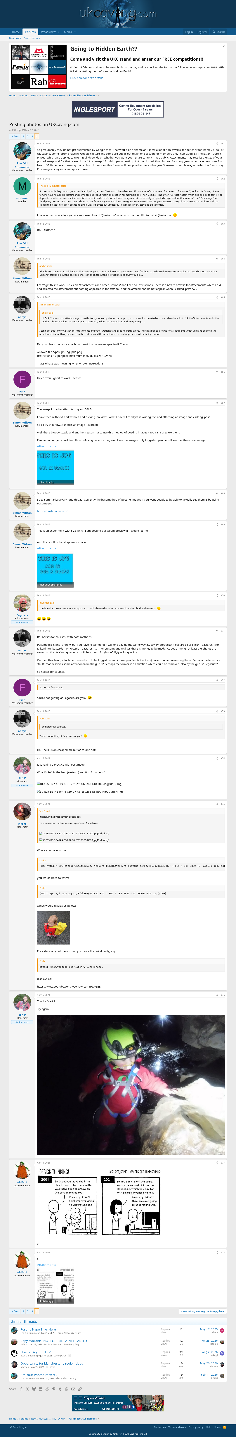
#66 (223, 372)
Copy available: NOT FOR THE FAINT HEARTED (53, 1341)
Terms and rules (177, 1427)
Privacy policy (195, 1427)
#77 (223, 1162)
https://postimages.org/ (52, 511)
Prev (16, 136)
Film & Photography (66, 1378)
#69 (223, 524)
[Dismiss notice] (223, 47)
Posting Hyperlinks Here (38, 1329)
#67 (223, 403)
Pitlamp (16, 130)
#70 (223, 595)
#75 (223, 803)
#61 (223, 143)
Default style (19, 1427)
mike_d (214, 1355)
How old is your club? (35, 1352)
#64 (223, 258)
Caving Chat (60, 1355)
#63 (223, 223)
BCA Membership (29, 1355)
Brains (214, 1377)
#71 (223, 630)
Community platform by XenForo (118, 1433)
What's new (48, 32)
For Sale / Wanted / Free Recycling (61, 1344)
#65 (223, 297)
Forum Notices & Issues (69, 1333)
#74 (223, 758)
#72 (223, 680)
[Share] (217, 144)
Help (208, 1427)
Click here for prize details (86, 78)
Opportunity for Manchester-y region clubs (51, 1363)
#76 (223, 995)
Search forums (32, 38)
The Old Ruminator (30, 1333)
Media (68, 32)
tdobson (24, 1367)
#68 (223, 493)
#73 (223, 711)
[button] (58, 32)
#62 (223, 178)
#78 (223, 1252)
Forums (30, 32)
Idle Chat (50, 1367)
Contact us (160, 1427)
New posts (15, 38)
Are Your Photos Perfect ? (38, 1375)
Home (16, 32)
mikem (214, 1332)
